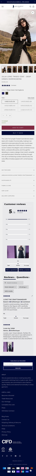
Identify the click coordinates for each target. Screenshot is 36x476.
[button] (18, 219)
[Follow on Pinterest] (11, 456)
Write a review (24, 270)
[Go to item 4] (20, 69)
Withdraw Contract (8, 411)
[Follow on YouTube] (15, 456)
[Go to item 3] (14, 69)
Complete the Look (8, 404)
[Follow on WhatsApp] (20, 456)
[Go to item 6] (30, 69)
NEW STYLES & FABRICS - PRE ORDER (18, 1)
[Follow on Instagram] (7, 456)
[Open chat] (31, 471)
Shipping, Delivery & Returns (11, 422)
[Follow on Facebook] (2, 456)
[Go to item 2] (9, 69)
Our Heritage (6, 401)
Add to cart (18, 127)
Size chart (31, 98)
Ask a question (11, 270)
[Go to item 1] (4, 69)
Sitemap (4, 435)
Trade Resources (7, 398)
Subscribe (18, 368)
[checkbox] (8, 291)
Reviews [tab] (9, 277)
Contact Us (5, 419)
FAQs (3, 429)
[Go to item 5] (25, 69)
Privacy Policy (6, 432)
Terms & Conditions (8, 425)
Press (3, 408)
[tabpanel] (18, 317)
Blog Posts (5, 416)
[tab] (23, 277)
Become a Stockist (8, 395)
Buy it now (18, 133)
